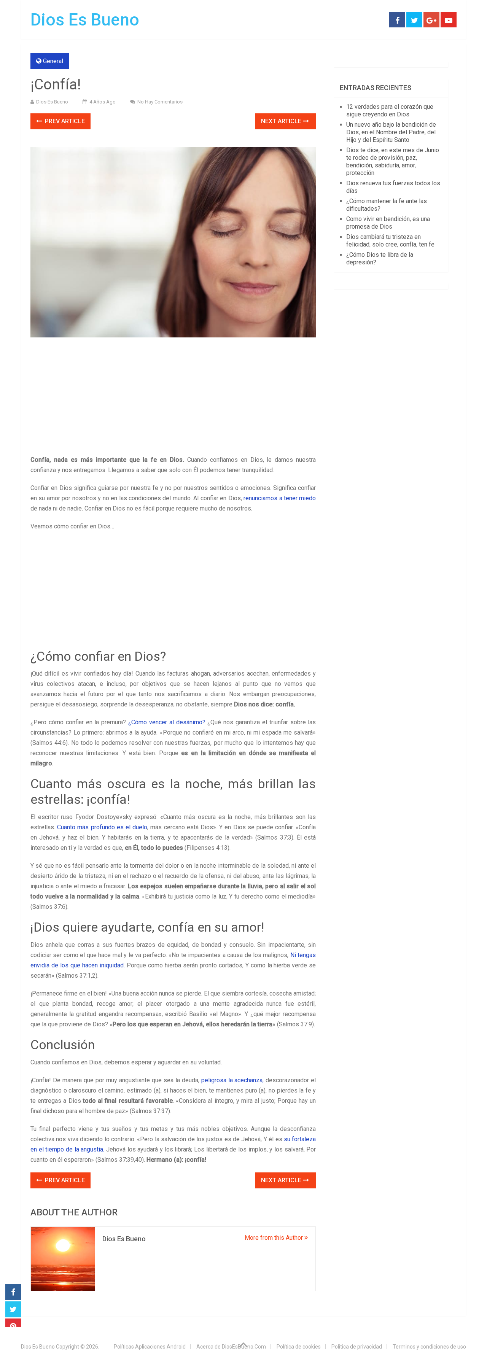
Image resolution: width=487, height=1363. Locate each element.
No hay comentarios (160, 102)
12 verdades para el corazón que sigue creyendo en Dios (389, 110)
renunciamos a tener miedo (279, 498)
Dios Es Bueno (84, 19)
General (53, 61)
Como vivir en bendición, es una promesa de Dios (388, 222)
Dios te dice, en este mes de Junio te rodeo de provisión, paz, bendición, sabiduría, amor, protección (392, 161)
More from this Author (274, 1237)
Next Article (282, 121)
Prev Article (64, 121)
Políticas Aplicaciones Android (150, 1347)
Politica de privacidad (356, 1347)
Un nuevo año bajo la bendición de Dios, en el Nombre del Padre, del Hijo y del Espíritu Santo (391, 132)
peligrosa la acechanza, (232, 1080)
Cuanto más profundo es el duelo (102, 827)
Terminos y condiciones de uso (429, 1347)
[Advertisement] (173, 398)
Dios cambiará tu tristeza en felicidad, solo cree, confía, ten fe (390, 240)
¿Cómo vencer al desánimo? (166, 722)
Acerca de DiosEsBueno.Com (231, 1347)
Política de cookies (299, 1347)
